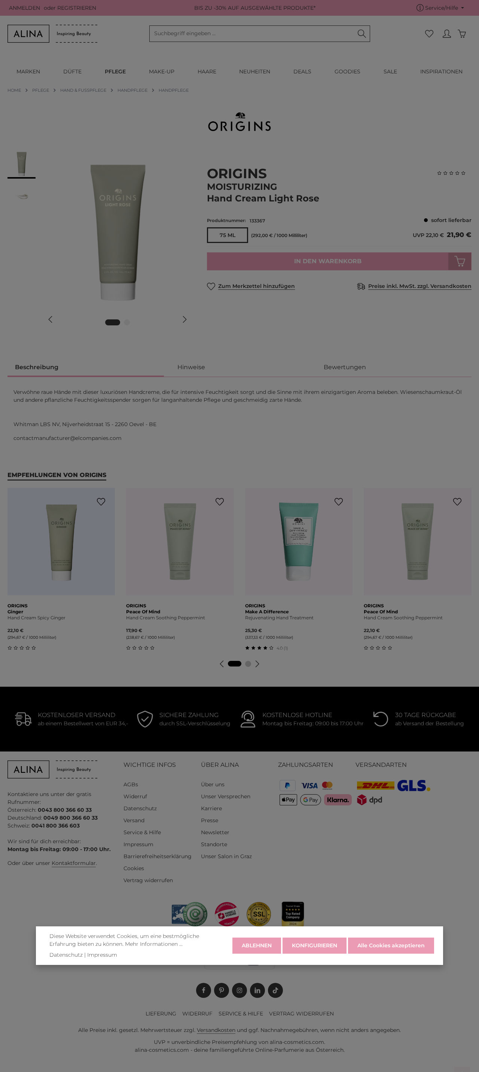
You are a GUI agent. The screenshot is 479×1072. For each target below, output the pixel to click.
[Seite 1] (234, 663)
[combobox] (251, 33)
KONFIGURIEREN (314, 945)
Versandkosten (216, 1030)
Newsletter (215, 832)
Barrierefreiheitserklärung (157, 856)
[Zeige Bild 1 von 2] (112, 322)
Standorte (214, 844)
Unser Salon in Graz (226, 856)
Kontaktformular (74, 863)
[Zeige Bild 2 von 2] (127, 322)
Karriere (211, 808)
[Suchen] (362, 33)
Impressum (138, 844)
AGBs (130, 784)
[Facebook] (203, 990)
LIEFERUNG (161, 1013)
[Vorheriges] (51, 319)
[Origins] (239, 122)
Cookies (133, 868)
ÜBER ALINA (220, 764)
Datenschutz (140, 808)
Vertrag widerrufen (148, 880)
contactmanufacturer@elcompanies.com (67, 438)
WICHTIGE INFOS (149, 764)
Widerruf (135, 796)
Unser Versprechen (225, 796)
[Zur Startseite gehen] (52, 34)
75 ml (227, 235)
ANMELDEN (24, 7)
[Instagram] (239, 990)
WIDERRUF (197, 1013)
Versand (133, 820)
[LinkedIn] (257, 990)
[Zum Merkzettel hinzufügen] (101, 502)
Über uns (213, 784)
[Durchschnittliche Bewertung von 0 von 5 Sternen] (454, 173)
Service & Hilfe (142, 832)
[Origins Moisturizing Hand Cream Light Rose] (117, 231)
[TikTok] (275, 990)
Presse (209, 820)
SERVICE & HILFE (241, 1013)
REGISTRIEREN (76, 7)
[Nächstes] (184, 319)
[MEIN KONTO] (447, 34)
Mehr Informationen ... (154, 944)
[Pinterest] (221, 990)
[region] (99, 242)
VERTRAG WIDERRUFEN (301, 1013)
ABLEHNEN (257, 945)
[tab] (85, 368)
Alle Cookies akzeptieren (391, 945)
